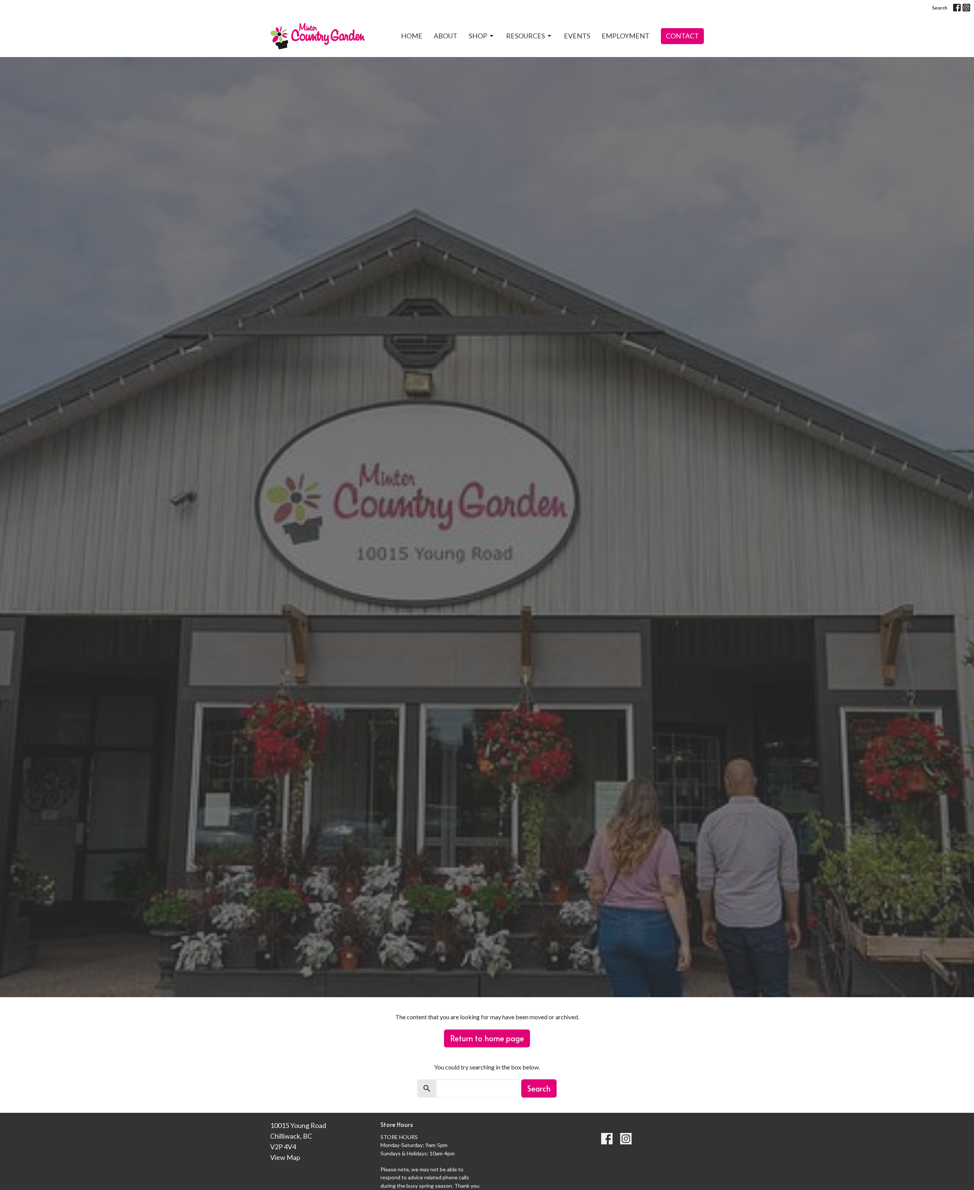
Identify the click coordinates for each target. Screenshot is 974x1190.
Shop (478, 36)
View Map (285, 1157)
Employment (625, 36)
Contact (682, 36)
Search (939, 7)
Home (411, 36)
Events (577, 36)
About (445, 36)
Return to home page (487, 1038)
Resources (525, 36)
